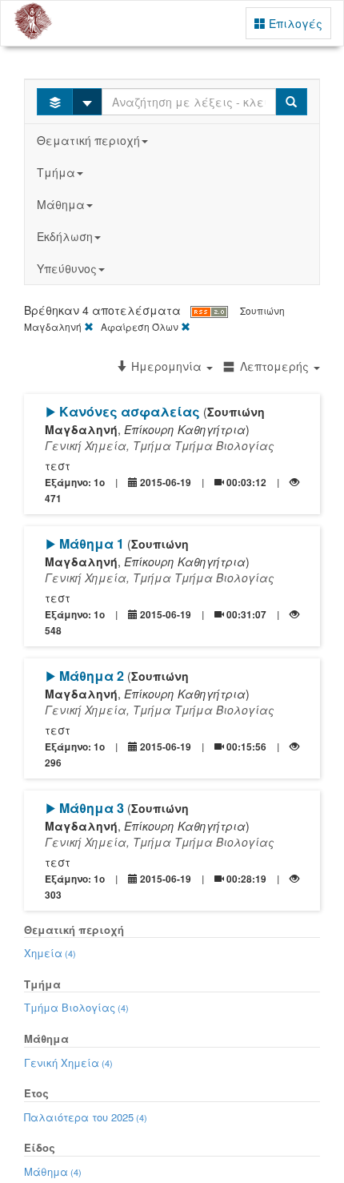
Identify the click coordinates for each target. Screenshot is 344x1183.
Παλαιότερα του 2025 (85, 1117)
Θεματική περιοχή (88, 140)
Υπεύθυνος (67, 268)
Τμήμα (56, 172)
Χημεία (50, 952)
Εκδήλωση (65, 236)
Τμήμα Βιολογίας (76, 1007)
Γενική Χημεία (68, 1062)
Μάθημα (61, 204)
